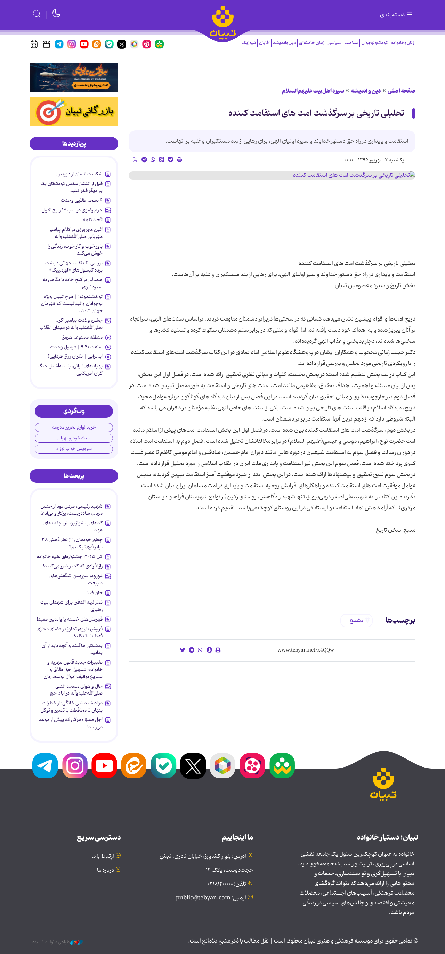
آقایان (264, 43)
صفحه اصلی (401, 91)
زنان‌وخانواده (402, 43)
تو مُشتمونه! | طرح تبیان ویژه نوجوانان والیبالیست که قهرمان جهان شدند (72, 304)
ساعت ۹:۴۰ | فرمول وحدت (76, 347)
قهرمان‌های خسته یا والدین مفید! (70, 619)
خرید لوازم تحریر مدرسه (74, 427)
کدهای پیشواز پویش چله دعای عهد (73, 526)
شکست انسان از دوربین (79, 174)
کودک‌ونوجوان (374, 43)
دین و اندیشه (366, 91)
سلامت (351, 43)
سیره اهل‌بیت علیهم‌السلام (313, 91)
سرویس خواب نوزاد (74, 449)
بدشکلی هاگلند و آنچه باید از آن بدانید (72, 649)
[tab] (74, 144)
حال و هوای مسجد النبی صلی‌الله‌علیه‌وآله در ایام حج (76, 689)
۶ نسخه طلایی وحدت (82, 200)
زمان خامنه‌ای (311, 43)
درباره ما (105, 870)
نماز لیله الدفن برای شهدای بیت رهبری (71, 605)
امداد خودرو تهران (74, 438)
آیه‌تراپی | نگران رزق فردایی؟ (75, 356)
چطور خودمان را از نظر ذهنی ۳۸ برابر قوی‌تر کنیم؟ (72, 543)
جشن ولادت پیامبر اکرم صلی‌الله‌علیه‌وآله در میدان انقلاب (71, 323)
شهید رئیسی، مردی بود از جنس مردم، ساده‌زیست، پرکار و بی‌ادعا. (71, 510)
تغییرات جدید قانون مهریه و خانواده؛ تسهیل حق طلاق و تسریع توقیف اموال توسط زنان (73, 669)
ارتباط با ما (102, 856)
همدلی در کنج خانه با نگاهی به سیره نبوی (73, 283)
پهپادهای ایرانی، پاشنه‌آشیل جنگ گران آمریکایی (70, 369)
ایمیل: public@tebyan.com (211, 898)
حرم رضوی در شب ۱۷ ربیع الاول (72, 210)
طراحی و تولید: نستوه (51, 942)
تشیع (356, 620)
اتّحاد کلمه (93, 220)
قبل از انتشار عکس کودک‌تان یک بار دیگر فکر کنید (71, 187)
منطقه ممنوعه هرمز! (82, 337)
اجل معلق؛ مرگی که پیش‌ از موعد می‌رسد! (71, 723)
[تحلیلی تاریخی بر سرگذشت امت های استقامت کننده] (272, 175)
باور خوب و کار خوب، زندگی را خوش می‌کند (75, 249)
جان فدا (95, 593)
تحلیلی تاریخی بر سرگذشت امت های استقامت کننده (316, 113)
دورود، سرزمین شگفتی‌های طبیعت (76, 579)
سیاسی (334, 43)
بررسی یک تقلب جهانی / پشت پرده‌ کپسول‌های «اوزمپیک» (74, 266)
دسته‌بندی (393, 14)
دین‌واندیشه (284, 43)
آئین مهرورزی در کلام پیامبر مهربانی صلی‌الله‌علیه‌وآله (76, 233)
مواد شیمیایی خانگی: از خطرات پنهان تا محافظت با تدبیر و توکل (72, 706)
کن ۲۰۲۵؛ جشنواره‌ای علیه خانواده (70, 557)
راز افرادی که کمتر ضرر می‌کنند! (73, 566)
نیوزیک (249, 43)
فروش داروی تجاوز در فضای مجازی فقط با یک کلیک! (70, 632)
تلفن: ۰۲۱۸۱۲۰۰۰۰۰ (227, 884)
